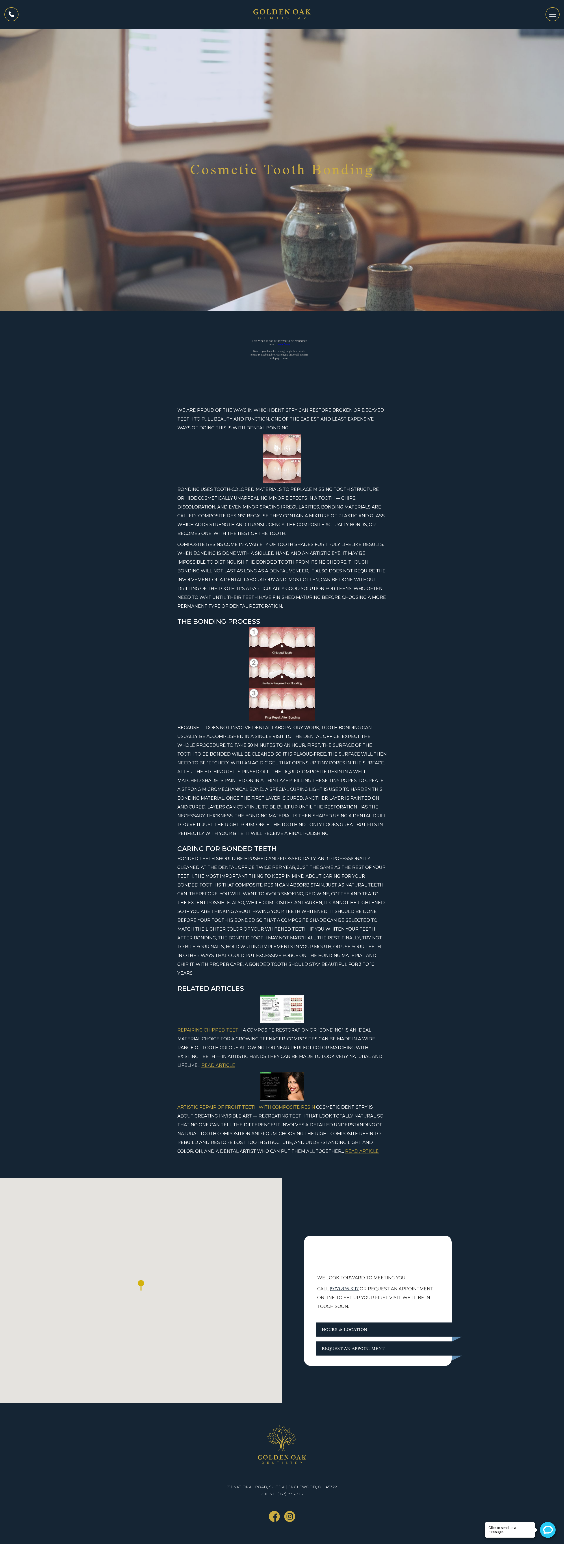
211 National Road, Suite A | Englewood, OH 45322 (282, 1487)
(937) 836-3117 (344, 1288)
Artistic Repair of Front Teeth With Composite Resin (246, 1107)
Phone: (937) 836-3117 (282, 1494)
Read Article (218, 1065)
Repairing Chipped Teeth (209, 1030)
